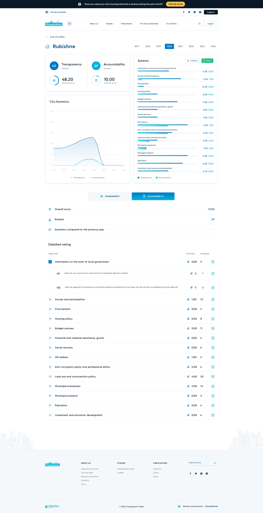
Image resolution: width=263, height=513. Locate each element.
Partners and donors (89, 477)
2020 (169, 46)
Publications (126, 24)
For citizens (171, 24)
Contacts (85, 480)
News (155, 477)
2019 (158, 46)
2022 (191, 46)
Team (83, 484)
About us (94, 24)
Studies (109, 24)
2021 (180, 46)
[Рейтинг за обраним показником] (213, 274)
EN (69, 24)
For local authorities (149, 24)
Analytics (157, 469)
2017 (137, 46)
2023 (202, 46)
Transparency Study (125, 469)
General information (89, 469)
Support (211, 12)
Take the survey (175, 4)
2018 (147, 46)
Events (156, 473)
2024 (213, 46)
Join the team (87, 473)
